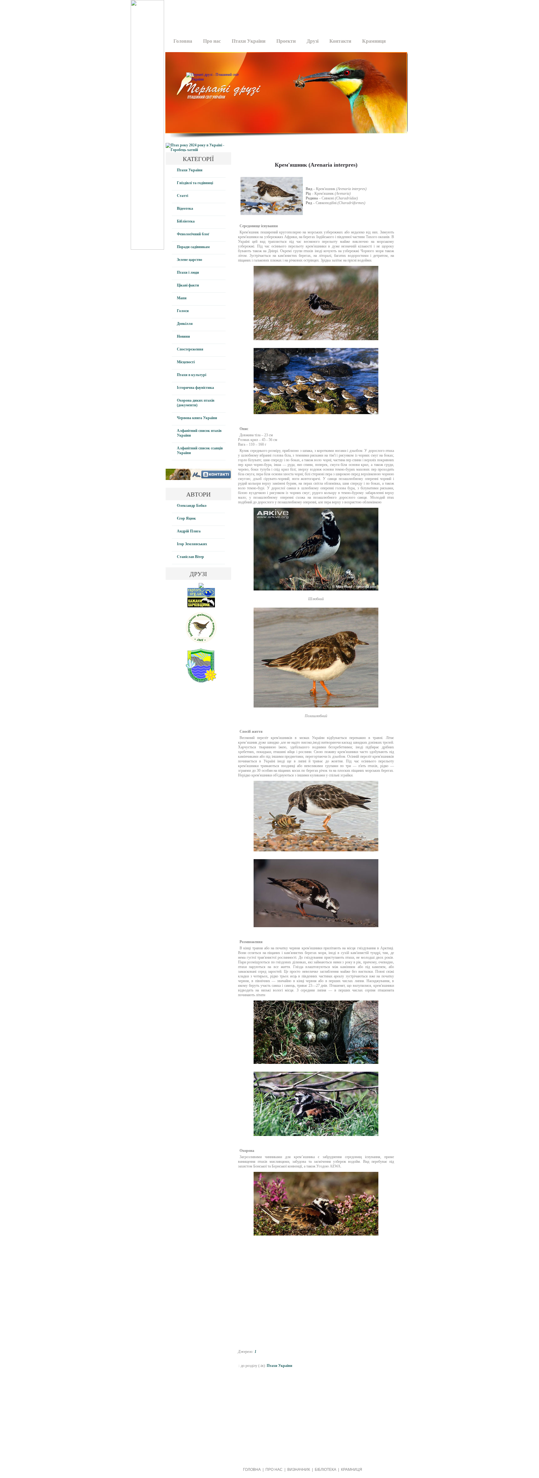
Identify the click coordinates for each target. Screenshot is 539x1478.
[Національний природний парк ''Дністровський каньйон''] (201, 681)
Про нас (212, 41)
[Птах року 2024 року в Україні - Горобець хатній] (198, 150)
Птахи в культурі (191, 375)
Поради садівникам (193, 247)
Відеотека (185, 208)
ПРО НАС (274, 1469)
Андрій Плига (189, 531)
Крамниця (374, 41)
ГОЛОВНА (252, 1469)
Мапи (182, 298)
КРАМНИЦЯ (351, 1469)
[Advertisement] (284, 14)
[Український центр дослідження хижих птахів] (201, 596)
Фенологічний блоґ (193, 234)
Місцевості (186, 362)
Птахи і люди (188, 272)
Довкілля (185, 323)
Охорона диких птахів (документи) (195, 402)
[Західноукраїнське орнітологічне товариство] (201, 642)
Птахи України (248, 41)
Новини (183, 336)
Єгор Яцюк (186, 518)
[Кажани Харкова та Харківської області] (201, 606)
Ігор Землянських (192, 544)
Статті (182, 195)
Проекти (286, 41)
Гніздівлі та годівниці (195, 183)
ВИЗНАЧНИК (298, 1469)
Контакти (340, 41)
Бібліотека (186, 221)
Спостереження (190, 349)
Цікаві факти (188, 285)
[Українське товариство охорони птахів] (201, 587)
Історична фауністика (195, 387)
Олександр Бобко (191, 505)
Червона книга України (197, 418)
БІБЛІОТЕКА (325, 1469)
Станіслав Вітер (190, 557)
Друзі (312, 41)
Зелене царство (189, 259)
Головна (182, 41)
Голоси (183, 311)
